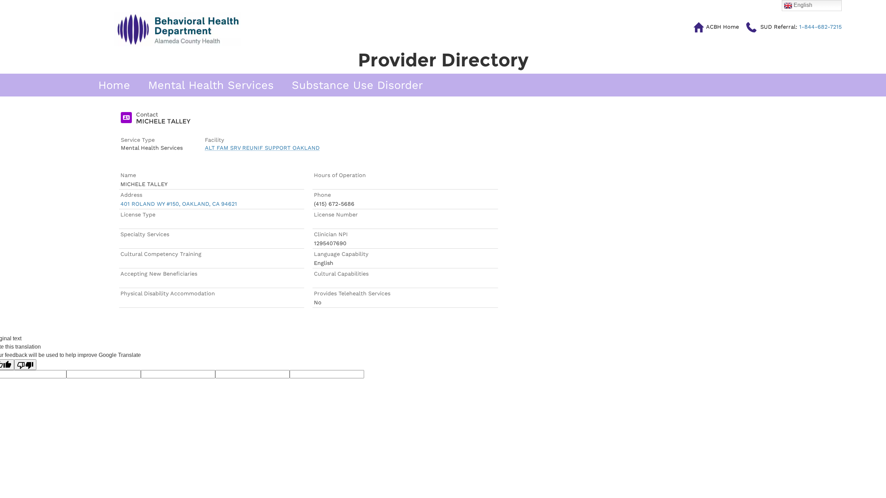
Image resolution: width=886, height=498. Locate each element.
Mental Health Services (211, 85)
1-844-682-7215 (801, 27)
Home (114, 85)
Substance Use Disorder (357, 85)
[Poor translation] (25, 364)
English (802, 5)
